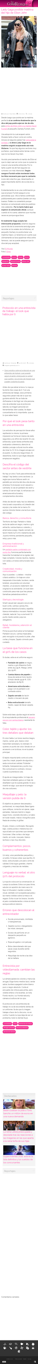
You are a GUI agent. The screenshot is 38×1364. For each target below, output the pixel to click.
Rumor (27, 257)
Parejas (20, 257)
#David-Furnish (15, 261)
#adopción (5, 261)
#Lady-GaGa (6, 265)
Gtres (8, 252)
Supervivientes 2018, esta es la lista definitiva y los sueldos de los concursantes (18, 1159)
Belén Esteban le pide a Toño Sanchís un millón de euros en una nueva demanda (18, 1113)
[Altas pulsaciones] (5, 1344)
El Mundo (9, 249)
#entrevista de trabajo (25, 1023)
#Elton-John (25, 261)
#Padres (14, 265)
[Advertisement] (19, 89)
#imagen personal (9, 1027)
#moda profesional (22, 1027)
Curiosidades (6, 257)
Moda (15, 1023)
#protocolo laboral (9, 1031)
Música (14, 257)
